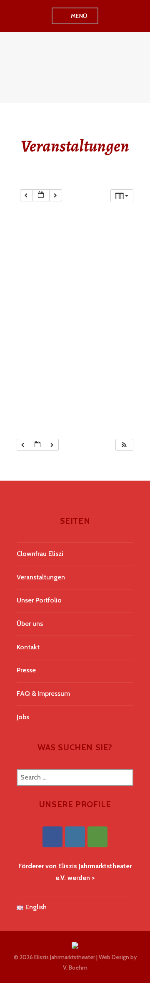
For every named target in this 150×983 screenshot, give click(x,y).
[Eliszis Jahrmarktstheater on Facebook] (52, 836)
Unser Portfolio (39, 600)
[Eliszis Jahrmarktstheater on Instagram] (75, 836)
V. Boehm (75, 967)
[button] (124, 444)
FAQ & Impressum (43, 693)
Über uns (30, 624)
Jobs (23, 717)
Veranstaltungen (41, 577)
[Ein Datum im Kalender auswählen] (41, 195)
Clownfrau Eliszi (40, 554)
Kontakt (28, 647)
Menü (79, 16)
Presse (26, 670)
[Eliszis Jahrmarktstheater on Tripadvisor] (98, 836)
